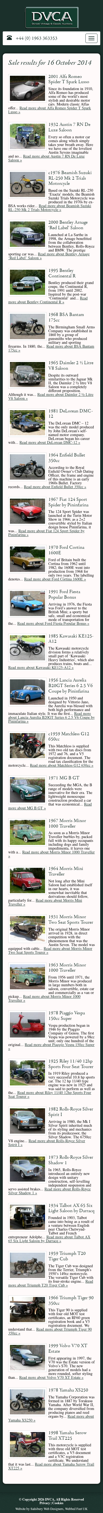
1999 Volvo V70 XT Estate (67, 1348)
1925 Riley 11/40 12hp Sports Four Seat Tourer (70, 1064)
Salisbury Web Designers (46, 1508)
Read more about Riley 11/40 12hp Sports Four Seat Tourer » (49, 1094)
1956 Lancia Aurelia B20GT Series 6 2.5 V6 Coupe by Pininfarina (70, 686)
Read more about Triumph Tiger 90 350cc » (50, 1331)
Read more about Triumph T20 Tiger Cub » (50, 1283)
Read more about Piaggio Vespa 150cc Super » (51, 1046)
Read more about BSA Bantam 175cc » (51, 348)
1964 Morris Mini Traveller (65, 871)
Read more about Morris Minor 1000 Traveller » (51, 853)
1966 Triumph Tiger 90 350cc (71, 1301)
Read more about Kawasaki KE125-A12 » (41, 667)
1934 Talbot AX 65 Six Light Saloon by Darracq (71, 1208)
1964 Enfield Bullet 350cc (66, 458)
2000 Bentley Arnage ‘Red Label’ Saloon (68, 225)
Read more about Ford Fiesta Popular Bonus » (53, 623)
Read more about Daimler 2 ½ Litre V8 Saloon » (50, 396)
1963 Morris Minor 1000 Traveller (67, 968)
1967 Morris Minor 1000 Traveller (67, 823)
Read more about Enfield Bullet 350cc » (55, 486)
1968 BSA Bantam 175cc (66, 317)
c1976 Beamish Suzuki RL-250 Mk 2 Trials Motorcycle (70, 178)
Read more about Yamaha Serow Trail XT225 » (51, 1466)
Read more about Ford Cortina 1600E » (55, 579)
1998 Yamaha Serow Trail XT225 (67, 1436)
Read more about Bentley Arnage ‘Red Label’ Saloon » (49, 255)
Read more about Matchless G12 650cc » (61, 765)
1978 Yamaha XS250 (68, 1390)
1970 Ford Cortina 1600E (66, 550)
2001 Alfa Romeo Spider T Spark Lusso (68, 79)
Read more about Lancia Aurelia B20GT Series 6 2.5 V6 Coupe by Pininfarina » (51, 717)
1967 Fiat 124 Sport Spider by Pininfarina (68, 502)
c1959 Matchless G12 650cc (68, 737)
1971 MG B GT (63, 778)
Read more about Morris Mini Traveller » (45, 902)
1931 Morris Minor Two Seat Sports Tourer (70, 920)
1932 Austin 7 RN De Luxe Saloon (69, 127)
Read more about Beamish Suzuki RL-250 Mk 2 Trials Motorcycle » (49, 207)
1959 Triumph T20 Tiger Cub (67, 1256)
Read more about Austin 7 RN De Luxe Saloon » (46, 158)
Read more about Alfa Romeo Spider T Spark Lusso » (49, 109)
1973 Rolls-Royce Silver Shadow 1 (70, 1160)
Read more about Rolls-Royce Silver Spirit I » (46, 1142)
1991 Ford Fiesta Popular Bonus (64, 594)
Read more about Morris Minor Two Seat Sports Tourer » (50, 950)
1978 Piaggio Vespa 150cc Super (66, 1016)
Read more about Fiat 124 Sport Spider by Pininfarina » (46, 532)
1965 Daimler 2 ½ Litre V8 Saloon (70, 366)
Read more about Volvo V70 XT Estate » (51, 1377)
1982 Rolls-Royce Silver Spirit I (70, 1112)
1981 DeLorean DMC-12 (70, 414)
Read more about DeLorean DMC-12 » (50, 442)
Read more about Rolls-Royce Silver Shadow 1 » (49, 1190)
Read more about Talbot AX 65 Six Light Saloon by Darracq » (49, 1238)
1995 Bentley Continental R (62, 273)
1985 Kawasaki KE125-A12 (70, 639)
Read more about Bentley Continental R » (48, 299)
